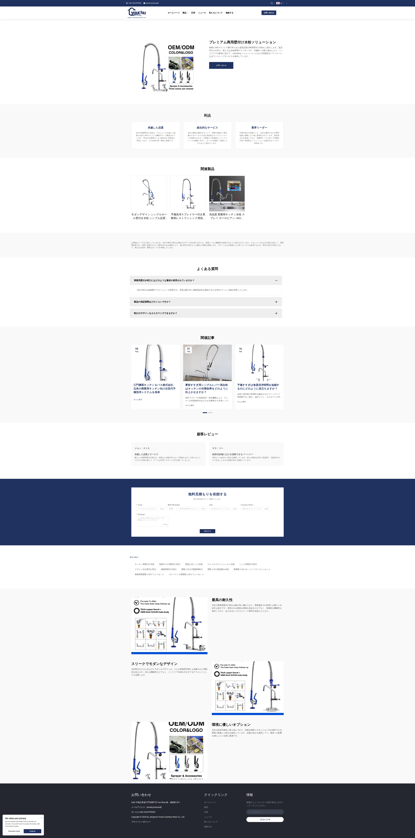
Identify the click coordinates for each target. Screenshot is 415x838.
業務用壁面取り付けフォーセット (149, 574)
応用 (193, 13)
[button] (205, 412)
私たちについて (216, 13)
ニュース (202, 13)
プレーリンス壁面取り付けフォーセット (186, 574)
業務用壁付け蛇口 (169, 569)
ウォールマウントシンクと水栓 (221, 564)
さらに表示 (137, 400)
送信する (207, 531)
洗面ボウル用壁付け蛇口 (169, 564)
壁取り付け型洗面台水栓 (218, 569)
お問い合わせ (269, 13)
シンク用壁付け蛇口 (248, 564)
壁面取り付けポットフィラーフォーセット (252, 569)
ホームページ (174, 13)
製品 (184, 13)
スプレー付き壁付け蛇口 (145, 569)
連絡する (229, 13)
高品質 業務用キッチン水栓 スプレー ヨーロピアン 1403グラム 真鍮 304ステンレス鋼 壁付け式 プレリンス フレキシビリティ (227, 216)
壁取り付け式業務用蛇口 (192, 569)
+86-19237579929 (134, 3)
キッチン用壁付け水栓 (144, 564)
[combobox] (173, 509)
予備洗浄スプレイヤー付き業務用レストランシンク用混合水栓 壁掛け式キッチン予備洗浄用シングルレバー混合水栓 (188, 216)
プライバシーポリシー (141, 822)
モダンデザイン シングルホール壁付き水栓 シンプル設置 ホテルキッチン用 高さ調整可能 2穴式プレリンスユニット (149, 216)
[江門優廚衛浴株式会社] (138, 12)
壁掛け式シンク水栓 (194, 564)
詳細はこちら (149, 194)
